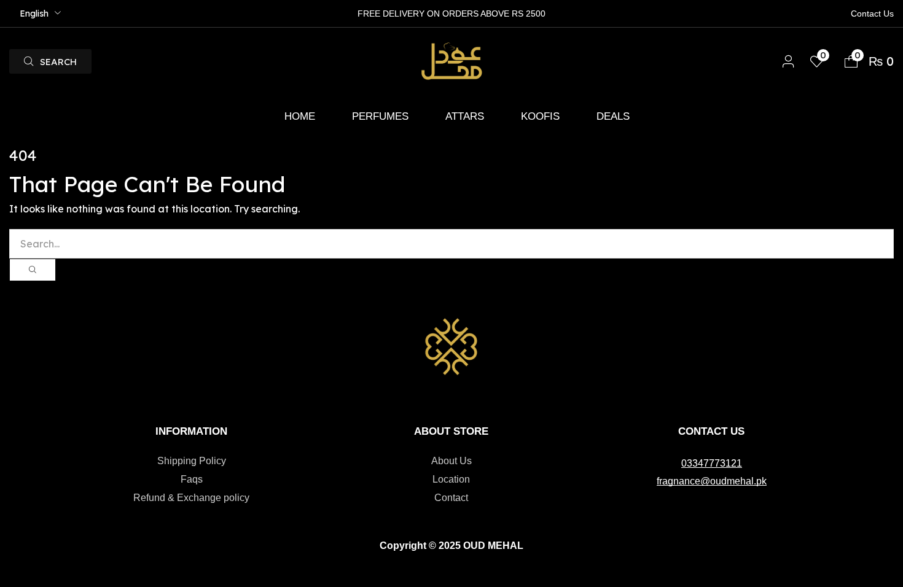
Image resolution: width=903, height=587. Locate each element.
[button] (50, 61)
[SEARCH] (32, 270)
